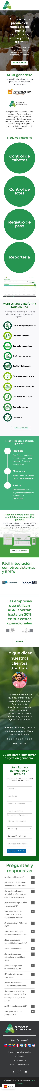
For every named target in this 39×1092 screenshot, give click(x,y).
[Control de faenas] (20, 332)
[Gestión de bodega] (20, 362)
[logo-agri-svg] (7, 2)
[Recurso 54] (20, 353)
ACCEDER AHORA (16, 851)
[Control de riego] (20, 403)
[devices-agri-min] (19, 534)
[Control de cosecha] (20, 342)
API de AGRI (19, 1056)
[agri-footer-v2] (19, 1024)
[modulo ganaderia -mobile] (20, 414)
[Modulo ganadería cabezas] (19, 277)
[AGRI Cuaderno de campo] (20, 393)
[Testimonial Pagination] (7, 739)
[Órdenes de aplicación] (20, 373)
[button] (3, 582)
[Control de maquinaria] (20, 383)
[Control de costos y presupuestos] (20, 322)
